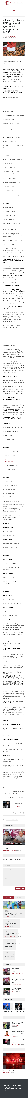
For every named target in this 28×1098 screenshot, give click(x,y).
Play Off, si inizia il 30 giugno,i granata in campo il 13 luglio (13, 26)
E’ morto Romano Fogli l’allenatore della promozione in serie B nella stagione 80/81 (13, 945)
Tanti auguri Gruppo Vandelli (10, 1070)
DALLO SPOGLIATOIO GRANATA (9, 850)
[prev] (4, 843)
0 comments (15, 39)
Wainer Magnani (8, 1011)
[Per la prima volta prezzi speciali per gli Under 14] (6, 991)
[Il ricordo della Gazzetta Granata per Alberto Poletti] (6, 1041)
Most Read (9, 897)
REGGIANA (12, 36)
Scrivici (20, 1088)
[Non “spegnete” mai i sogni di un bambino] (6, 1025)
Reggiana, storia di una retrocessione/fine (10, 955)
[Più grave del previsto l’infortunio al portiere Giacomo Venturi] (14, 905)
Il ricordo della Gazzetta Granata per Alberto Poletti (18, 1041)
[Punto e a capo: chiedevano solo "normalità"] (14, 837)
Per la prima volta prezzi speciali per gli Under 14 (18, 989)
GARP (5, 1095)
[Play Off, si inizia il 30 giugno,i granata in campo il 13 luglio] (14, 49)
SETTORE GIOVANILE (16, 1025)
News (19, 1085)
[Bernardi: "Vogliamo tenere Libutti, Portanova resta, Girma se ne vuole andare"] (6, 981)
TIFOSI (17, 1044)
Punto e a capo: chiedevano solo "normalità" (16, 970)
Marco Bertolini (18, 37)
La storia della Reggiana (10, 1088)
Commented (19, 897)
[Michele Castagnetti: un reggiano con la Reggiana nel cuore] (6, 1033)
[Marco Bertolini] (6, 804)
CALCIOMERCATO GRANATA (17, 984)
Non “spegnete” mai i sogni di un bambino (17, 1023)
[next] (23, 843)
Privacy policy (7, 1090)
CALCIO (7, 36)
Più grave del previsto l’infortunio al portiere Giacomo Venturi (13, 914)
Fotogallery (6, 1087)
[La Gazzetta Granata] (14, 3)
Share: (5, 813)
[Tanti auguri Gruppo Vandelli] (14, 1061)
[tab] (8, 898)
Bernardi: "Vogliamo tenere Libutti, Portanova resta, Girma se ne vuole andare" (18, 980)
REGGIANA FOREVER (9, 948)
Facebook (6, 1085)
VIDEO (7, 1072)
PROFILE (19, 806)
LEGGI (5, 797)
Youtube (13, 1085)
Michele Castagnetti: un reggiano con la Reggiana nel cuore (18, 1033)
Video (13, 1087)
